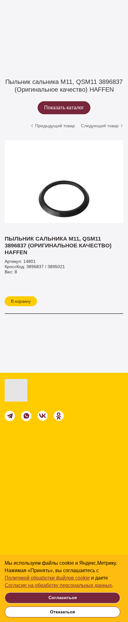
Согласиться (62, 597)
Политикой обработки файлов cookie (47, 578)
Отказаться (62, 611)
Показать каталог (64, 107)
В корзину (21, 301)
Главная (13, 43)
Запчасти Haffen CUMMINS (32, 51)
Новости (17, 546)
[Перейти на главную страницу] (32, 390)
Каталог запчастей (77, 43)
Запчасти (39, 43)
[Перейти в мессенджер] (10, 416)
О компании (22, 534)
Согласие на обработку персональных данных (58, 585)
